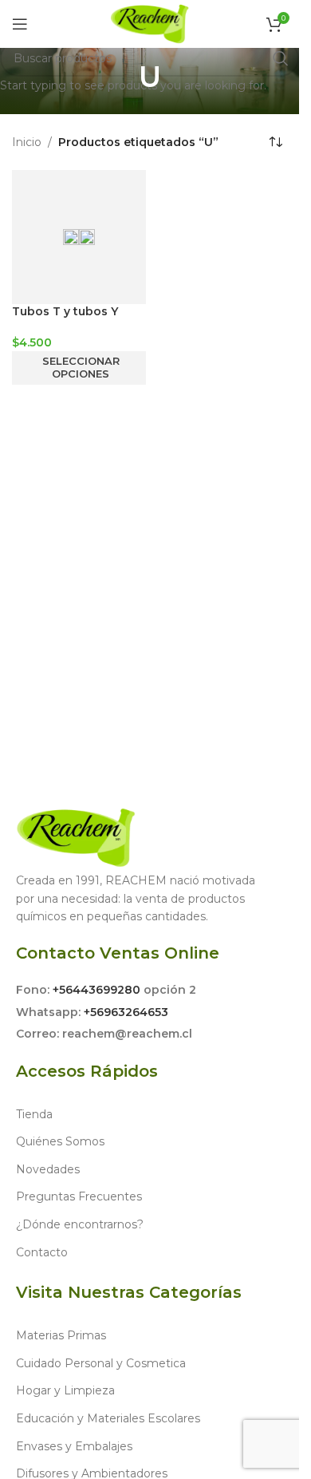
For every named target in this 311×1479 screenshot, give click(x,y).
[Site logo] (149, 23)
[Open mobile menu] (20, 24)
